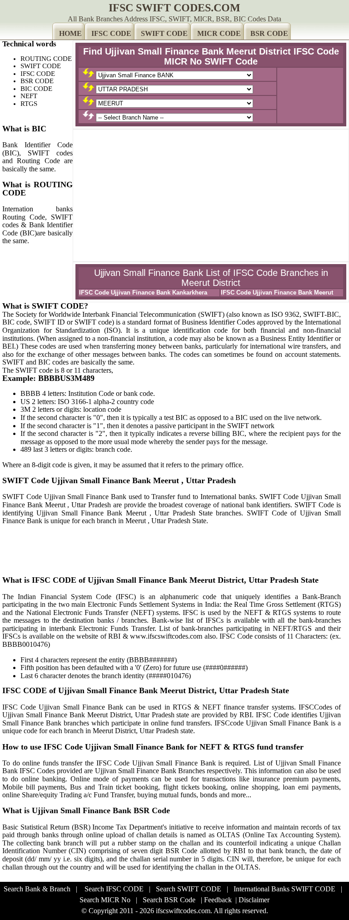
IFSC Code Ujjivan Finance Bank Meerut (277, 292)
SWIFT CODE (164, 33)
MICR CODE (219, 33)
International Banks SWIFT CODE (284, 889)
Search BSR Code (169, 900)
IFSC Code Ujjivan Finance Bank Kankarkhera (143, 292)
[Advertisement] (210, 195)
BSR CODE (269, 33)
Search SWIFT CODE (188, 889)
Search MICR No (105, 900)
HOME (70, 33)
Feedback (218, 900)
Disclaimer (254, 900)
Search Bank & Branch (37, 889)
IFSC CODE (111, 33)
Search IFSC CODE (114, 889)
